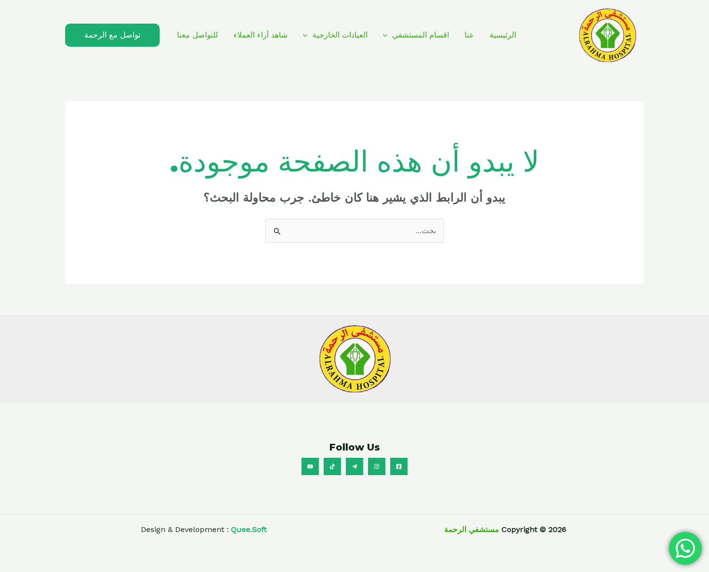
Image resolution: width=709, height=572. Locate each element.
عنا (469, 35)
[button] (388, 35)
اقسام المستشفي (420, 35)
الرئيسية (503, 35)
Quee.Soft (249, 529)
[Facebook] (399, 466)
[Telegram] (354, 466)
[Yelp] (332, 466)
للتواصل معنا (197, 35)
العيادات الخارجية (340, 35)
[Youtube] (310, 466)
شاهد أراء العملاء (260, 35)
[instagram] (376, 466)
